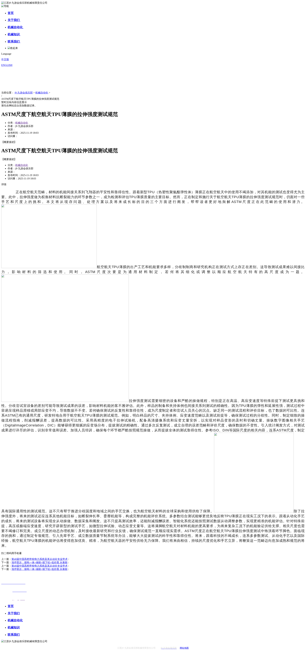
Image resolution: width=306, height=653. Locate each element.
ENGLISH (6, 65)
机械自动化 (16, 27)
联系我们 (14, 41)
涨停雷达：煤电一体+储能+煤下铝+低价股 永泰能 (39, 562)
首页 (11, 13)
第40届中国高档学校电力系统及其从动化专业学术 (39, 559)
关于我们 (14, 20)
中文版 (5, 59)
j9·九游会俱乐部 (24, 92)
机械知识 (14, 34)
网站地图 (184, 648)
